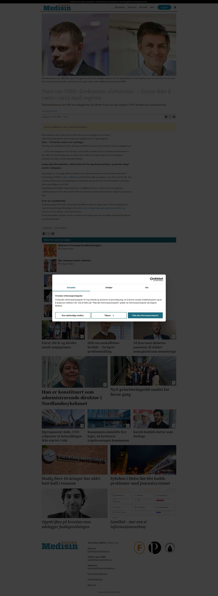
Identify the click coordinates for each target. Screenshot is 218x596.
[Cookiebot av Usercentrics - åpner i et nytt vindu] (152, 279)
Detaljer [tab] (109, 287)
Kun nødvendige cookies (73, 315)
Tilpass (107, 315)
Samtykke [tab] (71, 287)
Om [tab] (146, 287)
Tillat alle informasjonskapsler (145, 315)
